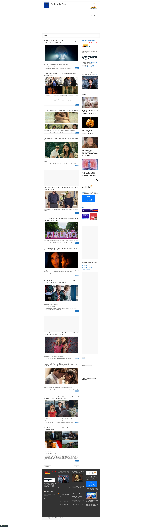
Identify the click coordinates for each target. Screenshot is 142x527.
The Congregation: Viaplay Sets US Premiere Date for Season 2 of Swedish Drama (60, 249)
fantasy (63, 68)
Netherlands (50, 309)
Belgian (59, 99)
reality (54, 458)
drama (55, 68)
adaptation (56, 99)
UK (91, 66)
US (84, 207)
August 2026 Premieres (77, 15)
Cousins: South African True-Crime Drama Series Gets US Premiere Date (78, 501)
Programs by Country (94, 15)
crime (52, 308)
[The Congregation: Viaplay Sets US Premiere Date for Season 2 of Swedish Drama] (61, 252)
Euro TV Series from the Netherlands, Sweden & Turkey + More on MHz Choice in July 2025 (61, 282)
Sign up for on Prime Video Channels (64, 488)
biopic (62, 99)
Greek (54, 457)
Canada (94, 204)
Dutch (56, 100)
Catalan (65, 99)
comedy (68, 99)
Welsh (45, 459)
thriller (70, 68)
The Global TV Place (78, 493)
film (75, 100)
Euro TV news (59, 68)
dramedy (53, 100)
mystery (60, 101)
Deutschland (87, 206)
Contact (83, 369)
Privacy (83, 372)
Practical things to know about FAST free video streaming (92, 501)
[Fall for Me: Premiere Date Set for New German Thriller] (61, 112)
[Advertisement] (71, 25)
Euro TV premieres (71, 100)
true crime (77, 273)
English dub (60, 100)
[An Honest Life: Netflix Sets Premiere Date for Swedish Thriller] (61, 142)
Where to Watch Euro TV (86, 269)
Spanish (72, 101)
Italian (57, 101)
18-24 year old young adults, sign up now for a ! (92, 489)
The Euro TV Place (58, 4)
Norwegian (66, 68)
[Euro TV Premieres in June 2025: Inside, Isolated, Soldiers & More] (61, 432)
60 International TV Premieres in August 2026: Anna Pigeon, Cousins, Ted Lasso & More (78, 497)
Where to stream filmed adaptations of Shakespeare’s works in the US (78, 472)
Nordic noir (67, 457)
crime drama (72, 99)
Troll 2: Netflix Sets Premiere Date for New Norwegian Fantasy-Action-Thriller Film (61, 42)
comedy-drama (70, 455)
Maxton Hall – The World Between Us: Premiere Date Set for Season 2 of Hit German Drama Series (61, 365)
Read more (77, 68)
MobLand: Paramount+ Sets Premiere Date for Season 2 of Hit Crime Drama (49, 500)
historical (57, 457)
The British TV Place (50, 492)
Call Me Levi (60, 472)
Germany (83, 66)
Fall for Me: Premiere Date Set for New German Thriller (61, 110)
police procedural (47, 458)
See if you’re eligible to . (78, 487)
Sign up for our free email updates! (92, 10)
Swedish (72, 163)
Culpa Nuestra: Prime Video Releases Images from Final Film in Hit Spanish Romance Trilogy (61, 397)
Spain (88, 66)
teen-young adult (68, 458)
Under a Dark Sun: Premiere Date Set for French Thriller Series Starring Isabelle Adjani (61, 334)
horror (54, 101)
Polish (52, 458)
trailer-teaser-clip (72, 273)
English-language (65, 100)
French (49, 101)
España (83, 206)
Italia (95, 206)
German (51, 101)
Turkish (59, 309)
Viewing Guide (86, 15)
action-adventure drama (49, 68)
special (75, 101)
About (83, 370)
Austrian (59, 455)
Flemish (45, 101)
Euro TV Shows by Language (87, 267)
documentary (46, 100)
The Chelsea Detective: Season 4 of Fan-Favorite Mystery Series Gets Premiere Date (50, 504)
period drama (68, 101)
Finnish (45, 457)
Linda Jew (47, 66)
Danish (75, 99)
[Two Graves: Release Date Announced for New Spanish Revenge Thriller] (61, 191)
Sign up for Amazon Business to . (92, 505)
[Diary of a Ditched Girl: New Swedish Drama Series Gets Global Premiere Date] (61, 222)
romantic (57, 458)
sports (77, 101)
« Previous (47, 466)
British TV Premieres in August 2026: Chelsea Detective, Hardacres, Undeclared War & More (50, 495)
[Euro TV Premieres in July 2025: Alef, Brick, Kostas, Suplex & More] (61, 77)
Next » (77, 466)
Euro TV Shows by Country (87, 265)
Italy (86, 66)
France (93, 65)
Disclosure (84, 374)
